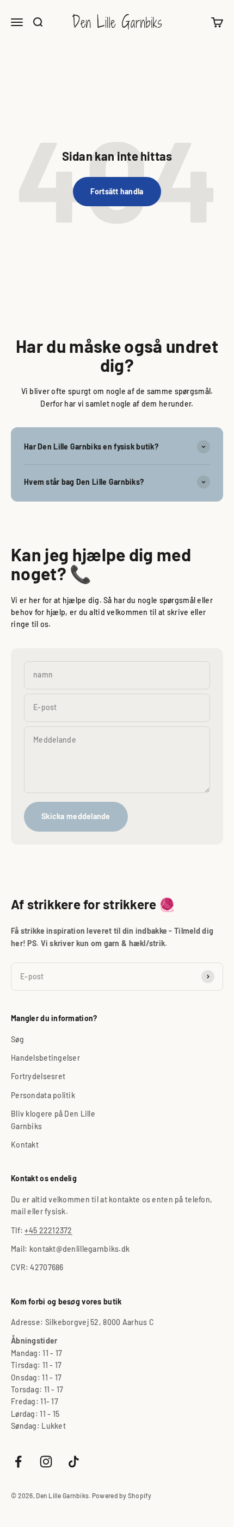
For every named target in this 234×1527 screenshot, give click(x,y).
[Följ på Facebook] (18, 1461)
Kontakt (25, 1144)
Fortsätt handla (116, 191)
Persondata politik (43, 1095)
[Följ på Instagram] (46, 1461)
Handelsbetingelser (45, 1057)
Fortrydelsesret (38, 1076)
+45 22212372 (48, 1230)
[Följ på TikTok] (73, 1461)
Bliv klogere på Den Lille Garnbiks (53, 1119)
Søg (17, 1039)
